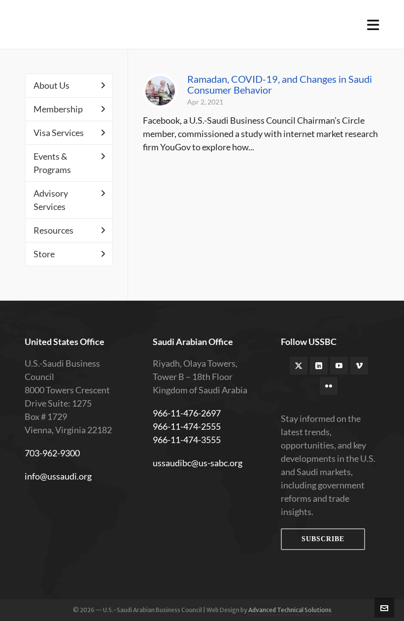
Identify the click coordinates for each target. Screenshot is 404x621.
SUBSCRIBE (323, 539)
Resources (53, 230)
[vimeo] (359, 366)
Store (44, 253)
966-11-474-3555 (187, 439)
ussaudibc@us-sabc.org (197, 462)
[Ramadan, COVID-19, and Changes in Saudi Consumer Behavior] (160, 90)
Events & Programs (52, 163)
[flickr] (328, 386)
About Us (51, 85)
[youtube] (339, 366)
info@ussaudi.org (58, 476)
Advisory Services (51, 200)
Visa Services (59, 132)
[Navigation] (373, 24)
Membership (58, 109)
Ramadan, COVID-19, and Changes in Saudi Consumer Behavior (279, 84)
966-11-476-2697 (187, 413)
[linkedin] (319, 366)
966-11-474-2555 (187, 426)
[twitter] (298, 366)
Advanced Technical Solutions (290, 610)
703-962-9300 (52, 453)
